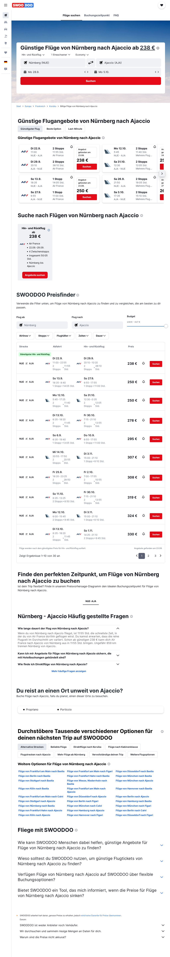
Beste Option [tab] (54, 128)
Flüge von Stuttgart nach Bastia (36, 780)
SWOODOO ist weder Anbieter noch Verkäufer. (49, 925)
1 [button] (141, 555)
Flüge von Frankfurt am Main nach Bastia (41, 771)
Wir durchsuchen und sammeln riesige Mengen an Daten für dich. (60, 931)
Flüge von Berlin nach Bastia (34, 775)
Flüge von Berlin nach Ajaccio (132, 796)
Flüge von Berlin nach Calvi (131, 810)
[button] (5, 5)
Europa (28, 106)
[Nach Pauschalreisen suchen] (5, 36)
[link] (35, 275)
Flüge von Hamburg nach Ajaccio (85, 810)
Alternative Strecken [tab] (32, 746)
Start (18, 106)
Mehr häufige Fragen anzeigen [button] (69, 671)
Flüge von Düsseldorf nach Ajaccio (86, 796)
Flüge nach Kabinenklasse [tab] (123, 746)
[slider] (166, 326)
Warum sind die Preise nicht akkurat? (43, 937)
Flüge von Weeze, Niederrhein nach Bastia (87, 782)
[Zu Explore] (5, 43)
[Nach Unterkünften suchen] (5, 22)
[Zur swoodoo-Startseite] (23, 5)
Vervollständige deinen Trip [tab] (107, 754)
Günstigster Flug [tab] (30, 128)
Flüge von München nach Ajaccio (134, 780)
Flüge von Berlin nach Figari (82, 801)
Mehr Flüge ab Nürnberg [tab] (71, 754)
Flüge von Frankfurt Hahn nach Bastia (88, 775)
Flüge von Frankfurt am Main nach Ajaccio (86, 790)
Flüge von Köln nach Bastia (33, 788)
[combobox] (82, 54)
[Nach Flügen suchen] (5, 15)
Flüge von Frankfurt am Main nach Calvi (40, 796)
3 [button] (155, 555)
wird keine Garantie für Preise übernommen (101, 915)
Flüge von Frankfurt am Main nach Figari (90, 771)
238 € (147, 47)
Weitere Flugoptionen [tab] (142, 754)
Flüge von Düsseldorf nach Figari (134, 815)
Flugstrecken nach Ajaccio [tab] (36, 754)
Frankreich (40, 106)
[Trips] (5, 52)
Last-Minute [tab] (75, 128)
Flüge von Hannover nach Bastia (134, 788)
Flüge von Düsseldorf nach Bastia (135, 771)
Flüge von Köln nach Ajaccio (34, 815)
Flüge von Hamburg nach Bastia (134, 801)
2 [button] (148, 555)
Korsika (52, 106)
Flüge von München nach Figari (133, 805)
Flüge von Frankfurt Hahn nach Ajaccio (40, 810)
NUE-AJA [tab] (90, 601)
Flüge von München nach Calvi (84, 805)
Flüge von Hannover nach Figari (85, 815)
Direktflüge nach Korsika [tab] (87, 746)
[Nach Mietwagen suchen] (5, 29)
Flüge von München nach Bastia (134, 775)
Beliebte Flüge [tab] (59, 746)
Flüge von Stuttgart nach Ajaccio (36, 801)
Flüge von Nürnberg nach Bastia (36, 805)
